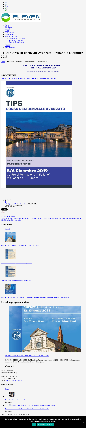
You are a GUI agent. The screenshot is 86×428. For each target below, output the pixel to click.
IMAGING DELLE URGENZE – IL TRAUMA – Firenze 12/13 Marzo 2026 (20, 245)
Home (3, 62)
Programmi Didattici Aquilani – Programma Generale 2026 (16, 280)
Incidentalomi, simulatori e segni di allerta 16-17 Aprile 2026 (16, 263)
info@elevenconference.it (14, 380)
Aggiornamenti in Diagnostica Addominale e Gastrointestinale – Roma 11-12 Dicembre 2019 (31, 218)
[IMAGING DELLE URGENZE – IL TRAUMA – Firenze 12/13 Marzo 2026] (10, 241)
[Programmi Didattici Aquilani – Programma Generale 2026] (10, 276)
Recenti (7, 229)
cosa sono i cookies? (45, 424)
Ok (34, 424)
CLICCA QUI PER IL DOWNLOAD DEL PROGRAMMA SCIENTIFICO (28, 79)
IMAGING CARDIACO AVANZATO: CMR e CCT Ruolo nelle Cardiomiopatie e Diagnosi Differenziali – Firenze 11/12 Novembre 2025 (35, 297)
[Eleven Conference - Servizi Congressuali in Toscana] (21, 21)
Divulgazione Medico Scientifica (16, 204)
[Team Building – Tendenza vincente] (11, 396)
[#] (6, 2)
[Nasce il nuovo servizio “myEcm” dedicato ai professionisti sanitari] (32, 405)
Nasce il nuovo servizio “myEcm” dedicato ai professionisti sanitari (27, 409)
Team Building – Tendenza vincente (17, 400)
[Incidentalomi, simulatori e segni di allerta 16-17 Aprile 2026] (10, 259)
